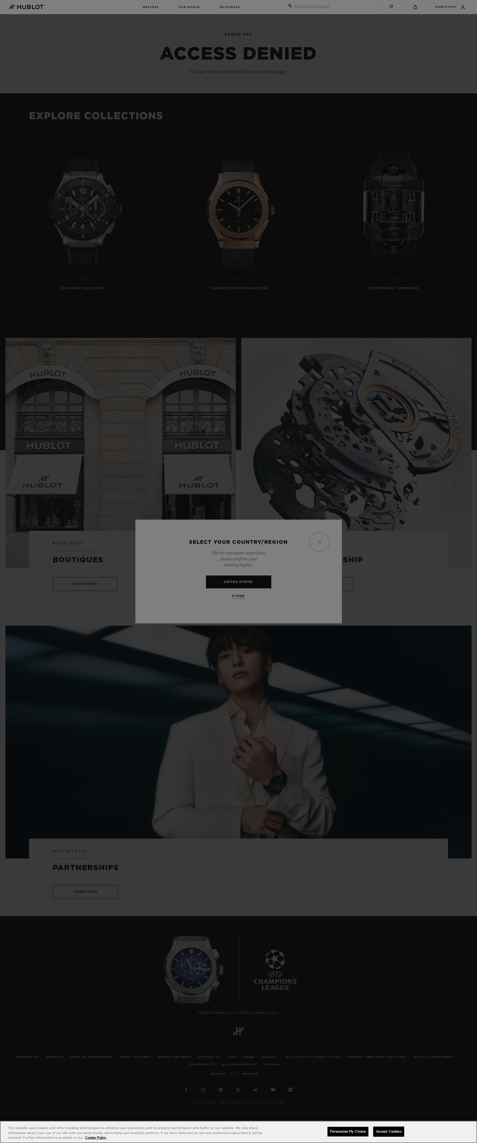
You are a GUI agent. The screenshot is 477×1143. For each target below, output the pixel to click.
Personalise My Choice (348, 1131)
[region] (238, 1132)
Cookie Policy (95, 1138)
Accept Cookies (388, 1131)
